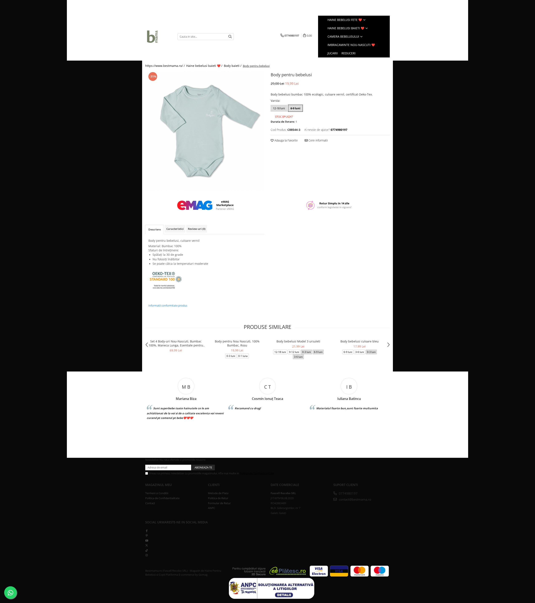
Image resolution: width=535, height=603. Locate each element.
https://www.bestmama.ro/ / (165, 66)
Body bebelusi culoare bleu (359, 341)
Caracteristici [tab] (175, 229)
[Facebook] (146, 531)
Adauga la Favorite (286, 140)
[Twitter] (146, 545)
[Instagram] (146, 555)
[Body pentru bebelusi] (204, 130)
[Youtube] (146, 540)
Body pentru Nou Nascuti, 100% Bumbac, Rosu (237, 343)
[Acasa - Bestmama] (158, 36)
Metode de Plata (218, 493)
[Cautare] (230, 36)
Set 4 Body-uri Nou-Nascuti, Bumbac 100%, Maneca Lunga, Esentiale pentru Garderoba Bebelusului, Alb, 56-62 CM (176, 343)
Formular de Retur (219, 503)
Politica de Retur (218, 498)
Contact (150, 503)
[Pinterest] (146, 535)
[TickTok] (146, 550)
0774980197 (348, 493)
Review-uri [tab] (196, 229)
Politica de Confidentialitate (257, 473)
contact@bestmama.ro (354, 499)
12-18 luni (279, 108)
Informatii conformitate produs (167, 305)
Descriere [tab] (154, 229)
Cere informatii (318, 140)
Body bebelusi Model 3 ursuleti (298, 341)
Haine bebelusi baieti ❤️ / (204, 66)
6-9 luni (295, 108)
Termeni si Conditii (156, 493)
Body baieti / (233, 66)
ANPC (211, 508)
